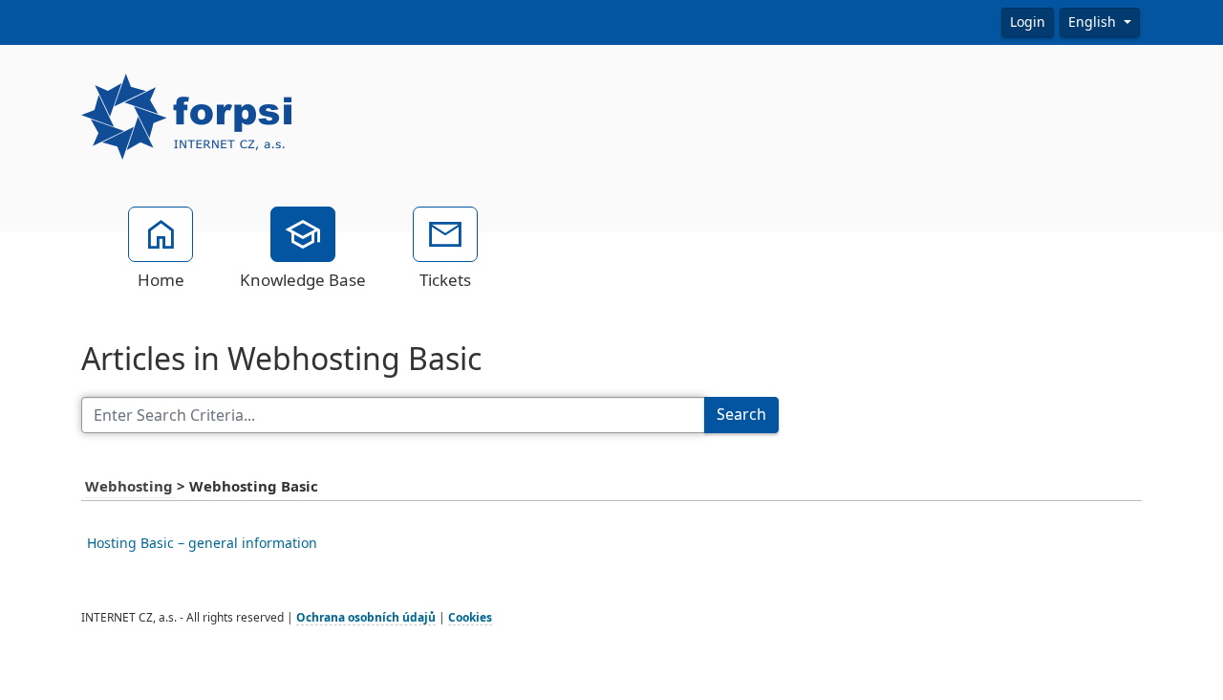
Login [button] (1027, 22)
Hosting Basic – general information (202, 543)
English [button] (1094, 22)
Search (741, 414)
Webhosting (131, 486)
